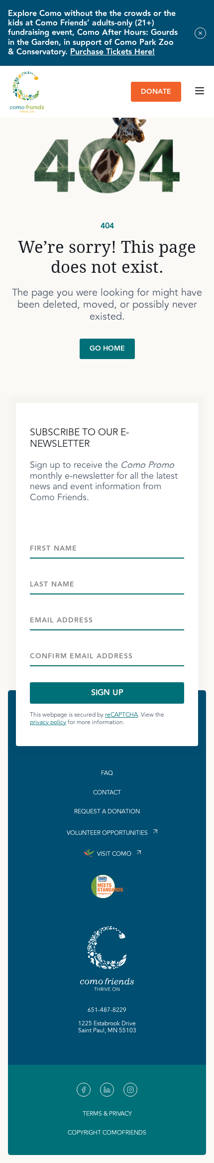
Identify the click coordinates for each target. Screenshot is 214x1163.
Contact (107, 792)
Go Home (107, 348)
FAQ (107, 773)
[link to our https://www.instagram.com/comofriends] (130, 1090)
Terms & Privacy (107, 1114)
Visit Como (114, 854)
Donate (156, 91)
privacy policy (48, 722)
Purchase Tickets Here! (112, 52)
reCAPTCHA (121, 715)
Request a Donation (107, 811)
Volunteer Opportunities (107, 832)
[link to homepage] (27, 92)
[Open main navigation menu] (199, 91)
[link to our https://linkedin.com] (107, 1090)
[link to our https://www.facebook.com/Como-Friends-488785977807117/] (84, 1090)
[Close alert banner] (200, 33)
